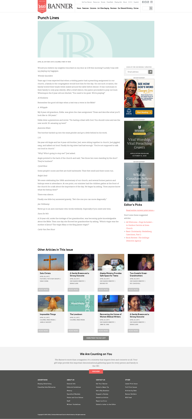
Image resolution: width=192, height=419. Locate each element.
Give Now (96, 371)
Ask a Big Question (102, 390)
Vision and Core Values (75, 397)
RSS (148, 2)
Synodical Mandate (73, 394)
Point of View (66, 62)
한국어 (130, 2)
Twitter (146, 2)
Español (136, 2)
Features (85, 8)
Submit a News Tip (102, 387)
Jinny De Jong (104, 324)
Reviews (113, 8)
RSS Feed (128, 397)
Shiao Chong (44, 281)
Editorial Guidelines (74, 387)
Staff (68, 401)
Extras (136, 8)
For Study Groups (53, 279)
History (69, 390)
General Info (71, 384)
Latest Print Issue (131, 384)
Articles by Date (131, 390)
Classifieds (110, 2)
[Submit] (150, 72)
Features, (43, 279)
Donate (103, 2)
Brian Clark (74, 283)
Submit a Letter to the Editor (106, 404)
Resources (96, 2)
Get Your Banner (87, 2)
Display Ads (118, 2)
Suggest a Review (102, 394)
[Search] (150, 8)
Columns (93, 8)
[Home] (65, 6)
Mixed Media (51, 320)
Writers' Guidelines (74, 404)
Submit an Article (102, 397)
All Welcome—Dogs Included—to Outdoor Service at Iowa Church (139, 225)
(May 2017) (50, 62)
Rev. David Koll (135, 283)
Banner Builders (131, 394)
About (125, 2)
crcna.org (151, 2)
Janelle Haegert (45, 322)
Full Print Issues (131, 387)
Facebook (143, 2)
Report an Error (101, 401)
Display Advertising (45, 384)
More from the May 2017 (96, 338)
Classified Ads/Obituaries (47, 387)
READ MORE (43, 289)
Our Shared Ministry (125, 8)
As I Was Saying (103, 8)
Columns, (58, 62)
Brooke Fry (104, 283)
